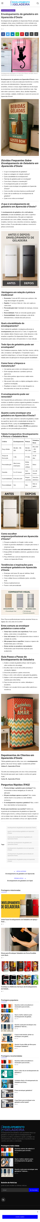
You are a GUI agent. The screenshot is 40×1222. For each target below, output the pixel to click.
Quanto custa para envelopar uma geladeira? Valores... (25, 1025)
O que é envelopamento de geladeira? (15, 171)
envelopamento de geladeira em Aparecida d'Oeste (22, 827)
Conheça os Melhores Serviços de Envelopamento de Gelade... (19, 988)
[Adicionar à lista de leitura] (36, 34)
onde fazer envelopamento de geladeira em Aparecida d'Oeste (20, 843)
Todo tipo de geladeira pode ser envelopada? (17, 179)
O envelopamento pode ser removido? (15, 184)
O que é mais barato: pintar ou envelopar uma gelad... (24, 1035)
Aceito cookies (20, 1217)
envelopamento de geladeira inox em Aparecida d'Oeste (21, 849)
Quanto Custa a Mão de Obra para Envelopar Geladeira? (25, 1045)
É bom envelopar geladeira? (23, 1090)
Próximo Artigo (19, 878)
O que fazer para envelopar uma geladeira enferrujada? (25, 1101)
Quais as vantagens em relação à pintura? (17, 174)
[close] (37, 1212)
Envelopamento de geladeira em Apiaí (20, 881)
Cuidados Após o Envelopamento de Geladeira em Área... (26, 1081)
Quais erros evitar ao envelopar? (14, 198)
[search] (37, 3)
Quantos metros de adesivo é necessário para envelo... (24, 1006)
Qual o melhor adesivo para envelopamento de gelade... (23, 1015)
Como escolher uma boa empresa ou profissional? (19, 191)
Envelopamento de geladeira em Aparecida (20, 874)
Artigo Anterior (21, 871)
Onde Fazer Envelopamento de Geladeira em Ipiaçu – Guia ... (19, 921)
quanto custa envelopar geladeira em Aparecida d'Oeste (21, 832)
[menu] (2, 3)
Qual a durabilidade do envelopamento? (16, 176)
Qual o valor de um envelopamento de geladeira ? (27, 1071)
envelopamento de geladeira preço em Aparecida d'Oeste (21, 860)
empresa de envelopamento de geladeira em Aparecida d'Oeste (20, 838)
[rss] (3, 1200)
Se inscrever (34, 1190)
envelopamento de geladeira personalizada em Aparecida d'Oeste (20, 854)
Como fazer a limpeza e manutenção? (15, 181)
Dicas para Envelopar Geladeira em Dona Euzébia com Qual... (18, 954)
